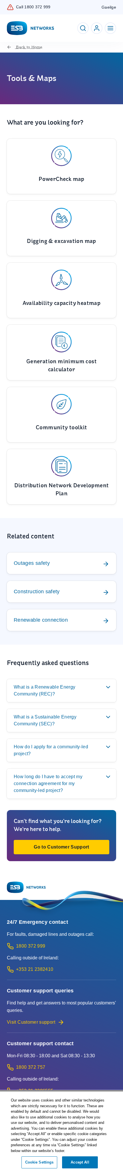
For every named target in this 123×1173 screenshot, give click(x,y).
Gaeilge (109, 7)
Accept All (80, 1162)
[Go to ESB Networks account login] (96, 28)
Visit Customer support (31, 1022)
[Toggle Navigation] (110, 28)
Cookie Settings (39, 1162)
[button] (61, 847)
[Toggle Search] (83, 28)
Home (29, 47)
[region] (61, 1132)
